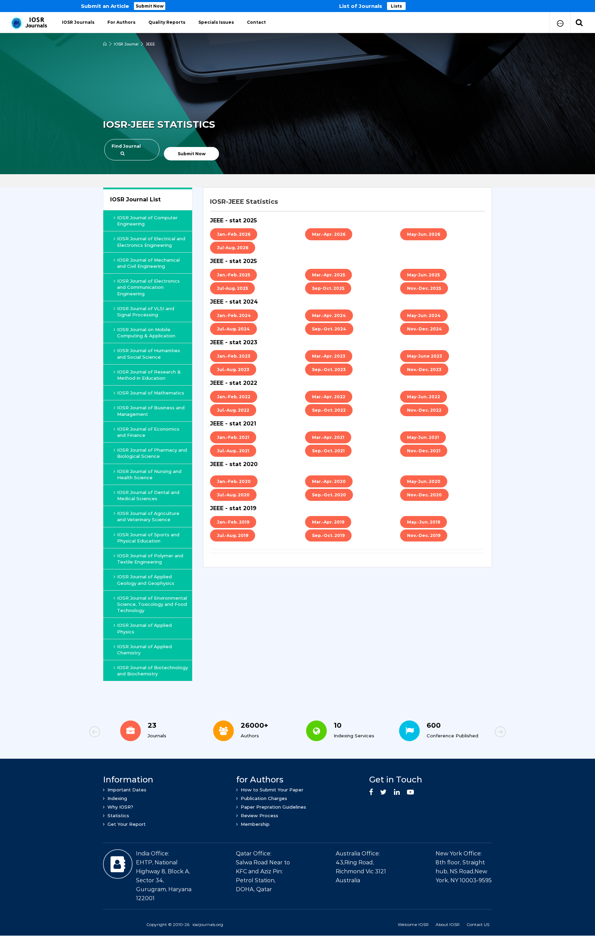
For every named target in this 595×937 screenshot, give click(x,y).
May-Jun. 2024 (424, 315)
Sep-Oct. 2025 (328, 288)
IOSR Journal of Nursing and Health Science (149, 474)
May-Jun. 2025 (423, 274)
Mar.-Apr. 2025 (328, 274)
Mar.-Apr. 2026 (328, 234)
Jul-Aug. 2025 (232, 288)
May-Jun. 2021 (423, 437)
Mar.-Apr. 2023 (328, 356)
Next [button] (476, 733)
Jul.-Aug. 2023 (233, 369)
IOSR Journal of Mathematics (150, 393)
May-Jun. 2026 (423, 234)
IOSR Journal (126, 44)
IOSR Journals (78, 22)
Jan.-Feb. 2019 (233, 522)
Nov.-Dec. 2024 (424, 328)
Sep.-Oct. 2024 (329, 328)
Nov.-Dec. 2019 (423, 535)
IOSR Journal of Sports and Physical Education (148, 538)
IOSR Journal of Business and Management (151, 411)
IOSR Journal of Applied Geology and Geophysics (145, 580)
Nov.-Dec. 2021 (423, 450)
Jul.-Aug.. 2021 (233, 450)
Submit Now (150, 6)
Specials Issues (216, 22)
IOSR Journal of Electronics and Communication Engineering (148, 287)
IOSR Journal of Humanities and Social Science (148, 353)
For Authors (121, 22)
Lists (396, 6)
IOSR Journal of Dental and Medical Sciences (148, 495)
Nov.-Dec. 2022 (424, 410)
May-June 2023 (424, 356)
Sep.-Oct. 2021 (328, 450)
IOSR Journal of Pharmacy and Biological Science (152, 453)
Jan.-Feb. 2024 (234, 315)
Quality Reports (166, 22)
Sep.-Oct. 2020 (329, 494)
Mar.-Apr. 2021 (328, 437)
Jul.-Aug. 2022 (233, 410)
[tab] (347, 202)
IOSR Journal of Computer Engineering (147, 221)
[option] (297, 6)
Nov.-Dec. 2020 (424, 494)
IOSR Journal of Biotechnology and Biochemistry (152, 670)
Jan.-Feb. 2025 (233, 274)
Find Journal (126, 146)
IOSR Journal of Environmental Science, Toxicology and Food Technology (152, 604)
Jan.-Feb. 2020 (234, 481)
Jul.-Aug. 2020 (233, 494)
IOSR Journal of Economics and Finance (148, 432)
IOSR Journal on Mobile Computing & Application (146, 332)
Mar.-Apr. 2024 (329, 315)
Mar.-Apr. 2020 (329, 481)
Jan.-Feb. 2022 (233, 396)
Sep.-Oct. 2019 (328, 535)
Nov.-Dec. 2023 (424, 369)
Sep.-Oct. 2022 (329, 410)
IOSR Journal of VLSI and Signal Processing (145, 311)
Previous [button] (118, 733)
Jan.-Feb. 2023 (233, 356)
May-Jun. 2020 (423, 481)
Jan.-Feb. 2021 (233, 437)
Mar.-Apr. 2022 (328, 396)
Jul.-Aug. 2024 (233, 328)
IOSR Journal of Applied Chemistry (144, 649)
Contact (256, 22)
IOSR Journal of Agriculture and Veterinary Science (148, 516)
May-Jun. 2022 (423, 396)
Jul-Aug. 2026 (232, 247)
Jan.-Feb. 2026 (233, 234)
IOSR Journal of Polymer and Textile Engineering (150, 559)
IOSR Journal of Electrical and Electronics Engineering (151, 242)
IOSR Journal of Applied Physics (144, 628)
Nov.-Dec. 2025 (424, 288)
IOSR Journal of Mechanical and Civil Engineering (148, 263)
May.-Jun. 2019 (423, 522)
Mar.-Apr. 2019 (328, 522)
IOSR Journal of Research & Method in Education (149, 375)
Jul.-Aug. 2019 (232, 535)
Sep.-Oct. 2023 (329, 369)
